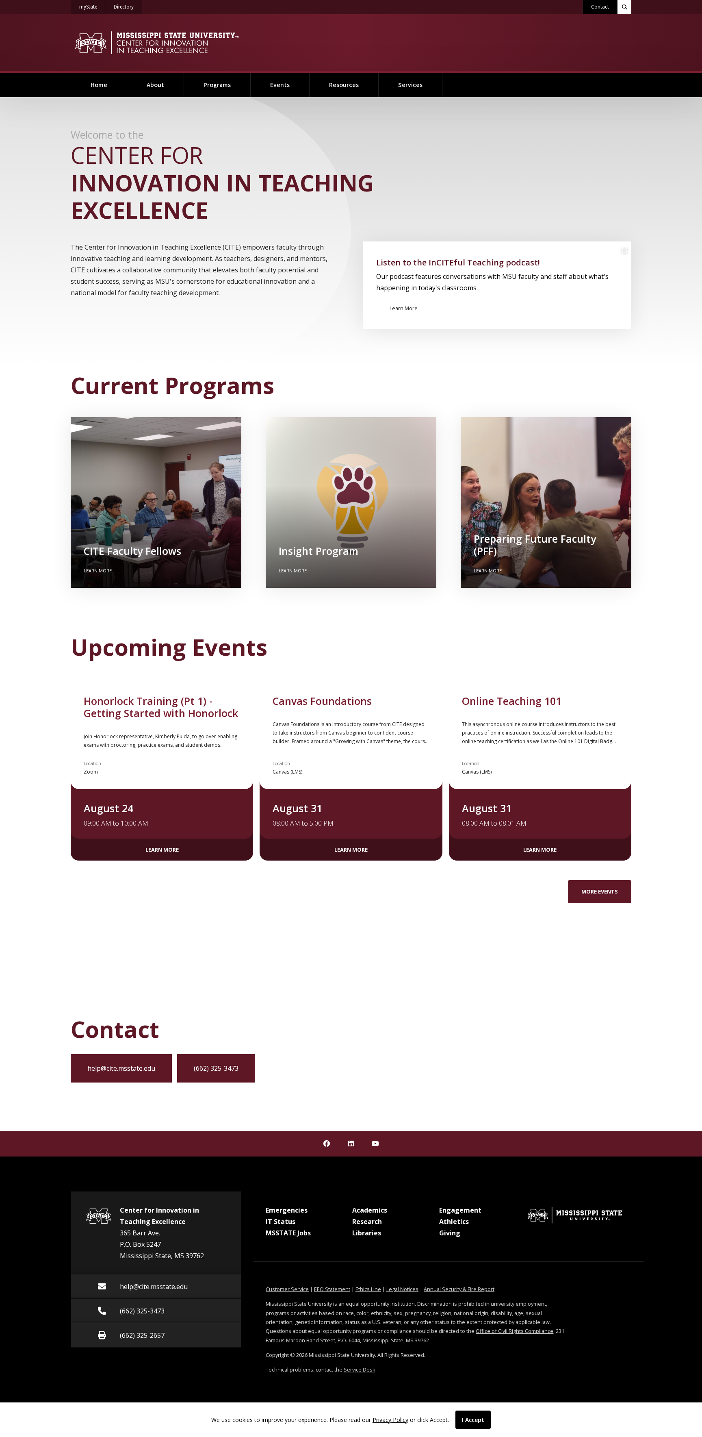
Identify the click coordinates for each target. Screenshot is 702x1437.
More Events (599, 891)
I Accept (473, 1420)
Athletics (454, 1221)
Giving (449, 1232)
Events (280, 84)
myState (92, 7)
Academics (369, 1210)
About (155, 84)
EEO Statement (332, 1289)
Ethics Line (368, 1289)
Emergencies (287, 1210)
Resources (344, 84)
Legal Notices (402, 1289)
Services (410, 84)
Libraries (366, 1232)
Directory (128, 7)
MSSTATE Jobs (288, 1232)
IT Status (280, 1221)
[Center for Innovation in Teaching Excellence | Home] (157, 42)
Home (99, 84)
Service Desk (359, 1369)
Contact (600, 7)
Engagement (460, 1210)
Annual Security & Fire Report (459, 1289)
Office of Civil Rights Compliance (514, 1331)
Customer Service (287, 1289)
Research (367, 1221)
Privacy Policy (390, 1420)
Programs (217, 84)
